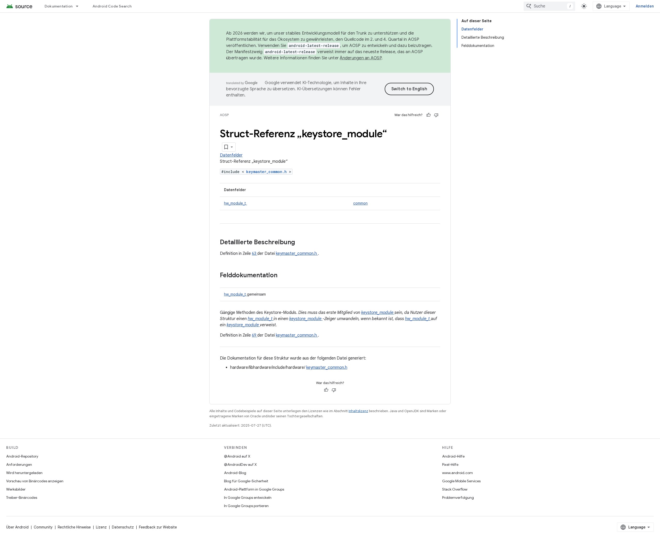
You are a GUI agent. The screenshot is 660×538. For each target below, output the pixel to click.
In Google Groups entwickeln (247, 497)
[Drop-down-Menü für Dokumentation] (79, 6)
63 (254, 253)
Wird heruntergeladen (24, 472)
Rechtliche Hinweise (74, 527)
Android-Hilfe (453, 456)
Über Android (17, 527)
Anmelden (645, 6)
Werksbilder (16, 489)
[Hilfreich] (428, 115)
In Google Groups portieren (246, 505)
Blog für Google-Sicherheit (246, 481)
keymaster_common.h (267, 171)
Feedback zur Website (158, 527)
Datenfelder (231, 155)
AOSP (224, 115)
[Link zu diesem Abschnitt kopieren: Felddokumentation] (284, 276)
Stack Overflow (454, 489)
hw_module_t (235, 203)
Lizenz (101, 527)
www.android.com (457, 472)
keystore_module (377, 312)
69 (254, 335)
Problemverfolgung (458, 497)
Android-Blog (235, 472)
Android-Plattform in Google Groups (254, 489)
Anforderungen (19, 464)
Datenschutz (123, 527)
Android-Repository (22, 456)
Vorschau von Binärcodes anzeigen (34, 481)
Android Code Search (112, 6)
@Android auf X (237, 456)
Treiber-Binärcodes (21, 497)
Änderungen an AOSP (361, 58)
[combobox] (549, 6)
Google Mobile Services (461, 481)
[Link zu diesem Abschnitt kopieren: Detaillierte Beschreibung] (301, 243)
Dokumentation (58, 6)
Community (43, 527)
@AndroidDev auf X (240, 464)
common (360, 203)
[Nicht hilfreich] (436, 115)
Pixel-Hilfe (450, 464)
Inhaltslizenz (358, 411)
